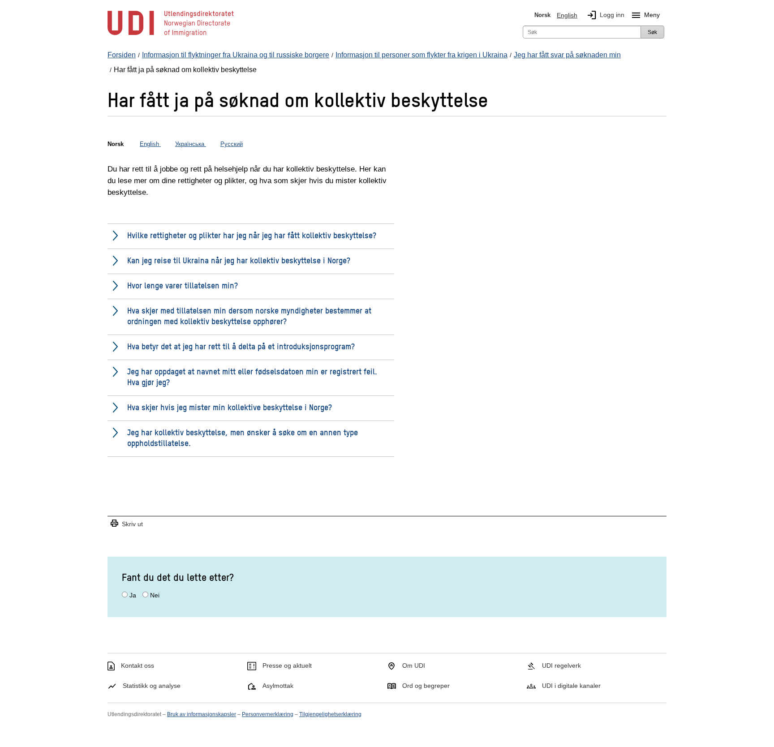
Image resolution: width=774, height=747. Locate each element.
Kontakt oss (137, 665)
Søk (652, 32)
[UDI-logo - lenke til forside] (171, 35)
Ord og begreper (426, 685)
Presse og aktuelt (287, 665)
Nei (154, 595)
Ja (132, 595)
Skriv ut (126, 524)
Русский (231, 144)
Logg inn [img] (605, 15)
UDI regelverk (561, 665)
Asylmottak (277, 685)
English (567, 15)
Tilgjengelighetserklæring (330, 714)
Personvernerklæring (267, 714)
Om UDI (413, 665)
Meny (645, 15)
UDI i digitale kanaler (571, 685)
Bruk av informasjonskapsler (201, 714)
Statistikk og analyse (152, 685)
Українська (190, 144)
